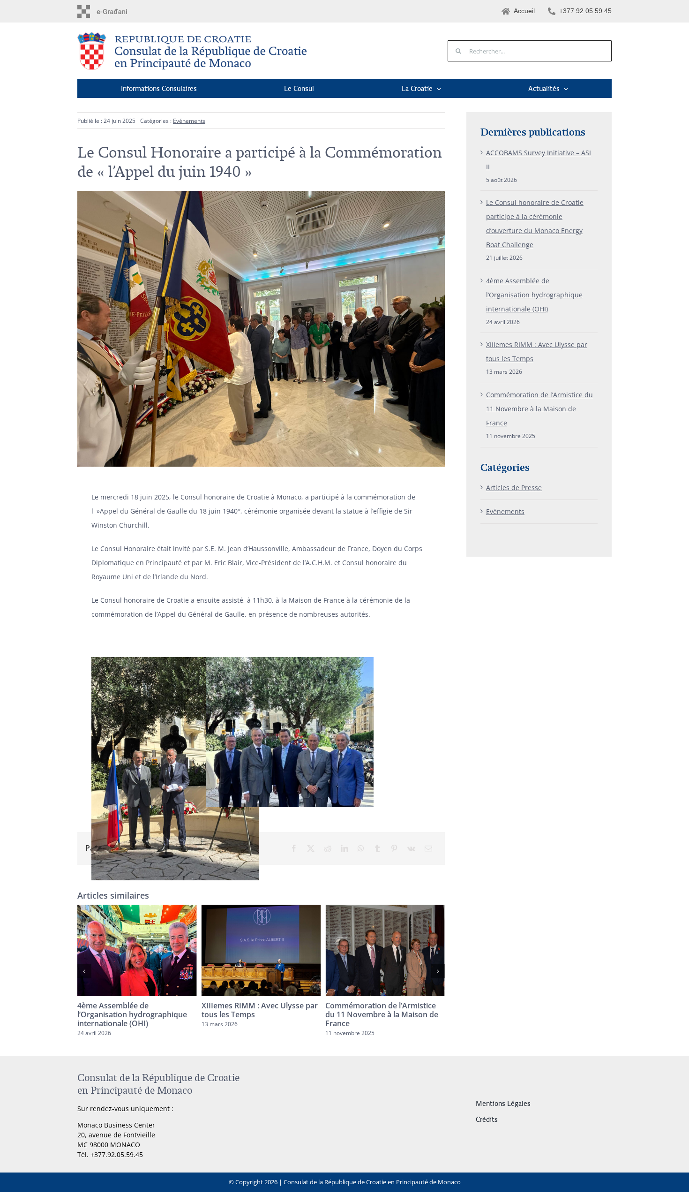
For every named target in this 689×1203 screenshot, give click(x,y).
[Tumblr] (377, 848)
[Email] (428, 848)
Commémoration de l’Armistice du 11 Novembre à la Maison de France (258, 1014)
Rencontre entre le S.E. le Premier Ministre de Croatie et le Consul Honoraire (384, 1014)
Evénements (189, 121)
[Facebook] (293, 848)
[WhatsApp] (361, 848)
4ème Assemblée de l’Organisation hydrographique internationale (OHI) (534, 294)
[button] (84, 971)
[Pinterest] (394, 848)
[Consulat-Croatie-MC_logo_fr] (194, 34)
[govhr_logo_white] (117, 8)
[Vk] (411, 848)
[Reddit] (327, 848)
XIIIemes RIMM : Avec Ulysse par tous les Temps (135, 1010)
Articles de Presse (514, 487)
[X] (310, 848)
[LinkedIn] (344, 848)
